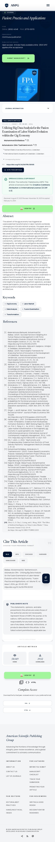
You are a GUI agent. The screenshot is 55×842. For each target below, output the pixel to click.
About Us (10, 767)
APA (17, 554)
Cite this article (13, 170)
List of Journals (13, 776)
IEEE (23, 560)
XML (27, 703)
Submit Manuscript (18, 58)
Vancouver (10, 560)
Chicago (29, 554)
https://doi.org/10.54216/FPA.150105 (20, 165)
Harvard (43, 554)
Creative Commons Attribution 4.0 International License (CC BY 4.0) (29, 188)
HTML (27, 710)
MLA (7, 554)
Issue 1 (15, 124)
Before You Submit (38, 767)
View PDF (29, 209)
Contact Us (11, 771)
